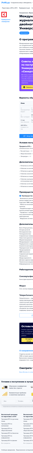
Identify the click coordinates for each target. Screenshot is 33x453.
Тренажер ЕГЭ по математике (6, 425)
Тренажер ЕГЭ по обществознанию (6, 429)
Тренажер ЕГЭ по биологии (9, 433)
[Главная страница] (5, 3)
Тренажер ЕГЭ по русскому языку (9, 420)
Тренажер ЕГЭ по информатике (6, 437)
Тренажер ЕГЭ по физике (9, 440)
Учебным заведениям (8, 450)
